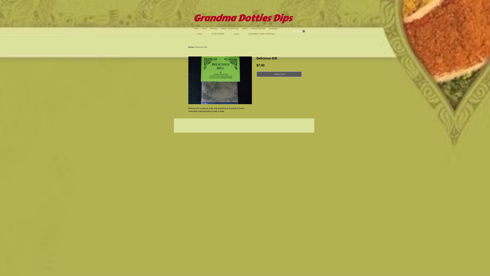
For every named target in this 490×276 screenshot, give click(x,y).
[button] (299, 31)
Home (191, 47)
